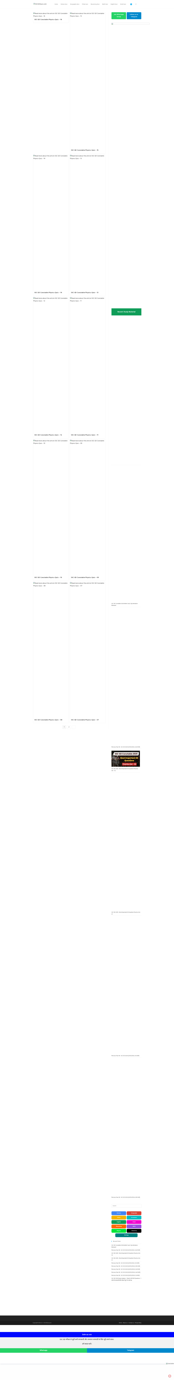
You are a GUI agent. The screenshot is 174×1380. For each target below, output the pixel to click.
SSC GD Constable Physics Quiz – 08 (48, 720)
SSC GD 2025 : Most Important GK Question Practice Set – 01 (126, 913)
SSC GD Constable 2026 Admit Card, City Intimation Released (124, 604)
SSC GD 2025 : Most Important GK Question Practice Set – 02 (124, 770)
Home (120, 1323)
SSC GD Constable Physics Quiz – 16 (48, 19)
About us (125, 1323)
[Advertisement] (126, 233)
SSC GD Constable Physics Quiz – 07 (85, 720)
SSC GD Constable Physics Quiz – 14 (48, 292)
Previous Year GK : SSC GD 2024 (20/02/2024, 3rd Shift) (125, 1269)
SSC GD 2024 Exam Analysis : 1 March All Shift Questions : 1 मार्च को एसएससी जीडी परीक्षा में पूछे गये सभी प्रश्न (126, 1279)
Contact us (131, 1323)
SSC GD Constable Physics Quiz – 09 (85, 577)
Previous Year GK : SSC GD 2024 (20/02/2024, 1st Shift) (125, 1275)
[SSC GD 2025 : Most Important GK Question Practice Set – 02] (125, 759)
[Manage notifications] (169, 1376)
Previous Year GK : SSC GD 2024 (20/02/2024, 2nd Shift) (125, 1272)
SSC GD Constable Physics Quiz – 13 (84, 292)
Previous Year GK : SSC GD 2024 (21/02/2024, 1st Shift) (125, 1056)
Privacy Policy (138, 1323)
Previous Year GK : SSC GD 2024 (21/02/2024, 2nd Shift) (125, 747)
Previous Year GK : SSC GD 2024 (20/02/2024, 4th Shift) (125, 1197)
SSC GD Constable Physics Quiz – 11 (84, 435)
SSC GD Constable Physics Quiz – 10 (48, 577)
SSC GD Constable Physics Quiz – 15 (84, 150)
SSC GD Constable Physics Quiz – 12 (48, 435)
